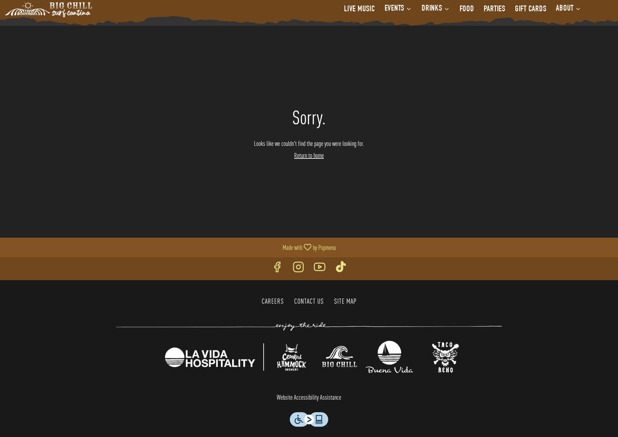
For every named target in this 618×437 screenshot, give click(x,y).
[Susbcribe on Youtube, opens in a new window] (319, 269)
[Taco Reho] (445, 356)
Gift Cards (531, 9)
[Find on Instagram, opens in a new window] (298, 269)
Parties (494, 9)
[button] (398, 9)
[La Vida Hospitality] (209, 356)
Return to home (309, 155)
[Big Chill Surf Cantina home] (48, 10)
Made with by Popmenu (170, 247)
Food (467, 9)
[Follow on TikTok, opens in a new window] (341, 269)
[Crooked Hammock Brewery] (291, 356)
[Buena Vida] (389, 356)
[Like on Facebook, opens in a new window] (277, 269)
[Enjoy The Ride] (309, 325)
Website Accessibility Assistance (309, 397)
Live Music (359, 9)
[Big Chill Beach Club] (340, 356)
